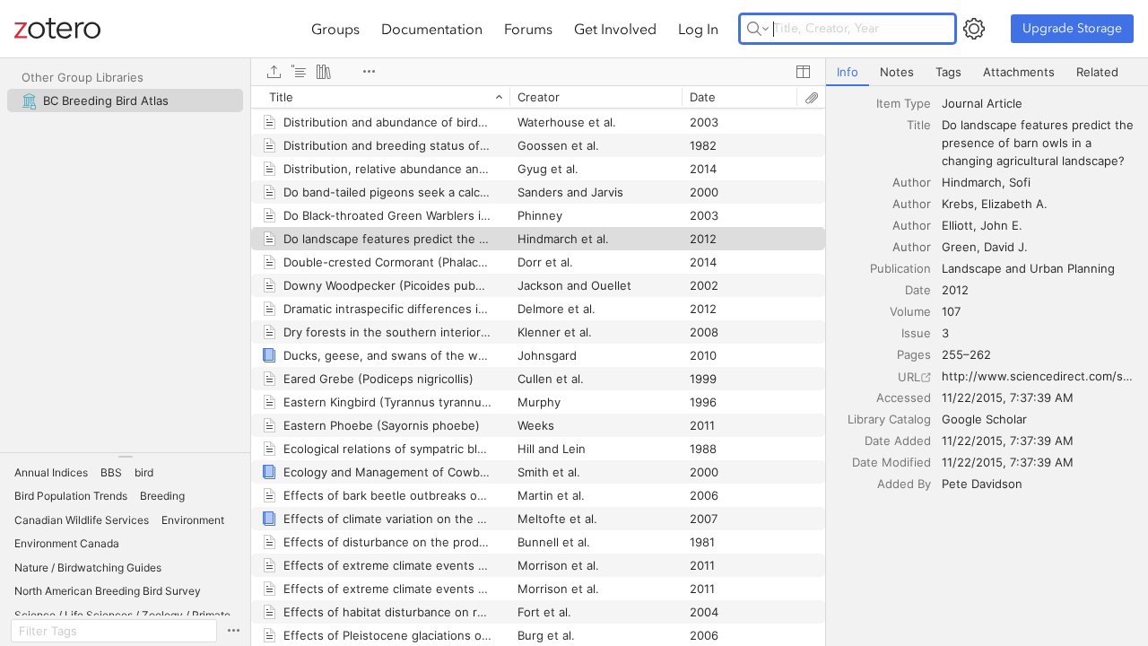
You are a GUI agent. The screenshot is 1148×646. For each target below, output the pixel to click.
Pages (914, 354)
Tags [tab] (948, 72)
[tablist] (987, 72)
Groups (335, 29)
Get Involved (615, 29)
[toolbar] (538, 71)
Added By (904, 483)
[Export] (273, 71)
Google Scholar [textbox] (984, 419)
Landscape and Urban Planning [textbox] (1028, 268)
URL (909, 377)
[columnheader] (380, 97)
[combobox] (1039, 103)
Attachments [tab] (1019, 72)
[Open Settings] (974, 28)
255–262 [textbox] (966, 354)
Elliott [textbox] (957, 225)
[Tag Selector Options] (233, 630)
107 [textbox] (951, 311)
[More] (368, 71)
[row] (538, 97)
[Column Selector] (802, 71)
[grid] (538, 365)
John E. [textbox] (1001, 225)
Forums (528, 29)
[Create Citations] (298, 71)
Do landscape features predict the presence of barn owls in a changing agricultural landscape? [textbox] (1039, 143)
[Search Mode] (757, 28)
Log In (698, 29)
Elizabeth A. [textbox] (1014, 203)
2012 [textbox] (955, 290)
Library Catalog (889, 419)
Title (919, 125)
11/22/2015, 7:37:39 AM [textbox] (1008, 397)
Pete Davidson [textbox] (982, 483)
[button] (51, 473)
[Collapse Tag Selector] (125, 456)
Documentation (432, 29)
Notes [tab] (897, 72)
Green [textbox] (959, 247)
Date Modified (891, 462)
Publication (900, 268)
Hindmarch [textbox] (972, 182)
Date (918, 290)
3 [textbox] (945, 333)
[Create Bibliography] (323, 71)
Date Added (898, 440)
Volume (910, 311)
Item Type (903, 103)
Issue (916, 333)
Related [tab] (1097, 72)
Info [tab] (847, 72)
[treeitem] (125, 100)
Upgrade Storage (1072, 28)
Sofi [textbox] (1020, 182)
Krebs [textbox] (958, 203)
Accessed (903, 397)
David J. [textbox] (1006, 247)
